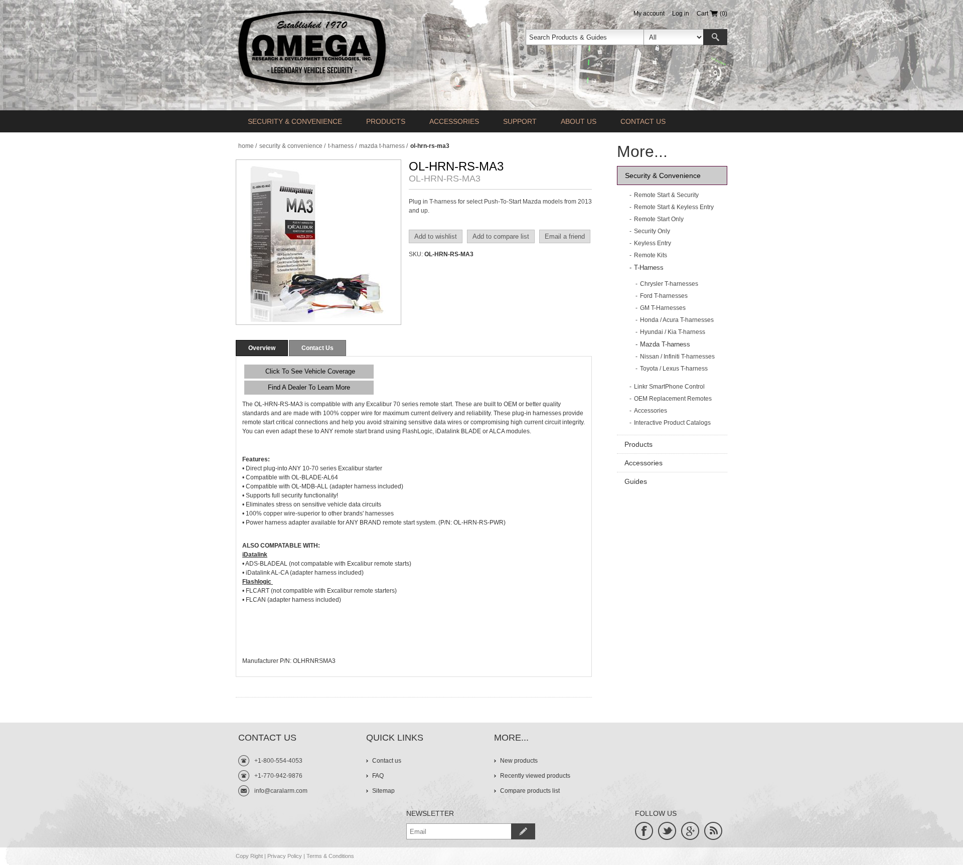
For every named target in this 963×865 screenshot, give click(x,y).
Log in (680, 13)
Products (385, 121)
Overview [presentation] (261, 348)
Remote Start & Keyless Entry (674, 207)
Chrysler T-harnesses (669, 283)
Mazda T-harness (665, 344)
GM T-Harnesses (663, 307)
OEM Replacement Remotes (673, 398)
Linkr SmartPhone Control (669, 386)
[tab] (262, 348)
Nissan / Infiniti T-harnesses (677, 356)
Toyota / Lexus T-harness (674, 368)
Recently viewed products (535, 775)
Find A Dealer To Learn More (309, 387)
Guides (635, 481)
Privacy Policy (284, 856)
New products (519, 760)
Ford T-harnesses (664, 295)
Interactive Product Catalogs (672, 422)
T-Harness (649, 267)
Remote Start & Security (666, 195)
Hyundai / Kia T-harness (672, 331)
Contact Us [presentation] (317, 348)
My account (649, 13)
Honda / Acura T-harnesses (677, 319)
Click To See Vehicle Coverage (309, 371)
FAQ (378, 775)
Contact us (643, 121)
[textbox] (585, 37)
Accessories (454, 121)
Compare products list (530, 790)
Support (520, 121)
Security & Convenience (295, 121)
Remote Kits (650, 255)
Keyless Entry (652, 243)
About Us (578, 121)
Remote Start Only (659, 219)
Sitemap (383, 790)
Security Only (652, 231)
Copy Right (249, 856)
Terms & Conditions (330, 856)
